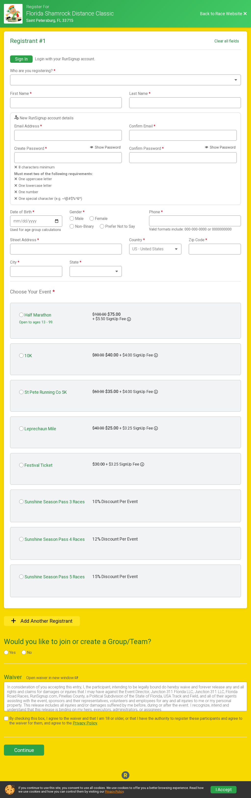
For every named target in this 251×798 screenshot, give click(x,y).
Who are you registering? (32, 71)
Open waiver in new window (50, 677)
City (14, 262)
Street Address (24, 240)
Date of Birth (22, 212)
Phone (156, 212)
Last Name (140, 93)
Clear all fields (226, 41)
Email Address (28, 126)
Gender (77, 212)
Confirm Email (142, 126)
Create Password (30, 148)
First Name (21, 93)
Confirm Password (146, 148)
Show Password (107, 147)
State (75, 262)
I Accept (223, 789)
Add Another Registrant (46, 621)
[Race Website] (15, 14)
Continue (24, 750)
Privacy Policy (85, 723)
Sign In (21, 59)
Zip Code (198, 240)
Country (137, 240)
